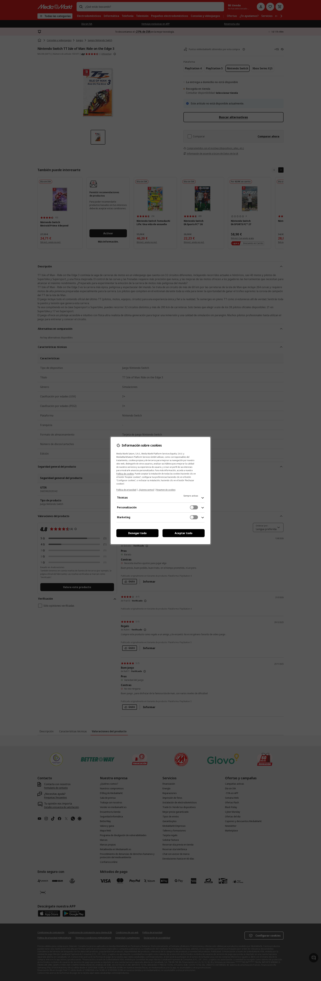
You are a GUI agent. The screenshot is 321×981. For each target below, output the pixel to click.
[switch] (194, 507)
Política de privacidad (126, 489)
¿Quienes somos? (146, 489)
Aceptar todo (183, 533)
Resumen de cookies (165, 489)
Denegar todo (137, 533)
